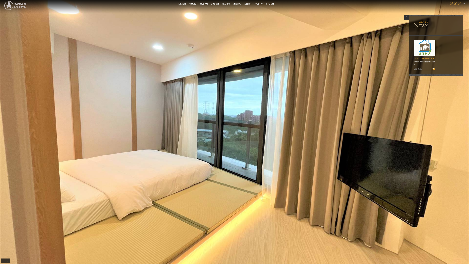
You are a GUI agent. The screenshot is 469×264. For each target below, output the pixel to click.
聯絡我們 (270, 3)
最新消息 (193, 3)
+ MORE (433, 69)
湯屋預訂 (248, 3)
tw (464, 3)
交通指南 (226, 3)
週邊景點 (237, 3)
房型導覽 (204, 3)
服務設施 (215, 3)
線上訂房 (259, 3)
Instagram (459, 3)
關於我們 (182, 3)
